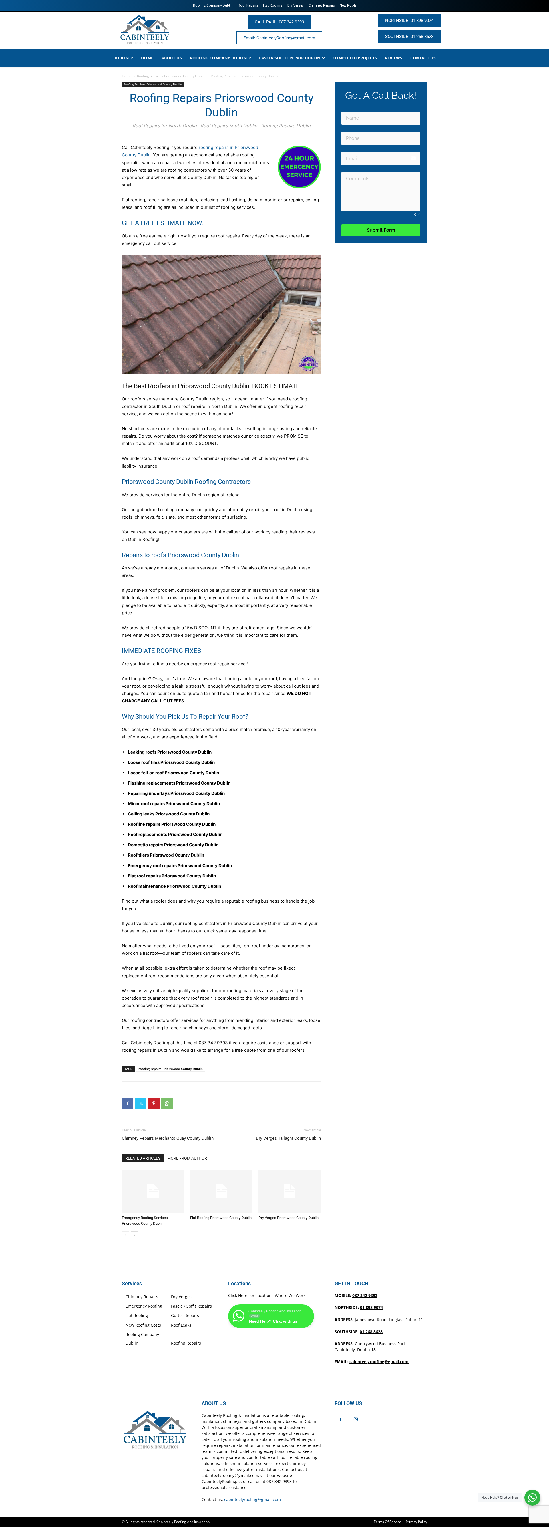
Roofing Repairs (186, 1343)
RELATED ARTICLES (142, 1158)
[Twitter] (140, 1103)
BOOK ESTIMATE (276, 386)
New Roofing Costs (143, 1325)
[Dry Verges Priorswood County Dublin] (289, 1191)
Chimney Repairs (142, 1296)
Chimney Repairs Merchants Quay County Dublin (168, 1138)
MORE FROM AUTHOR (187, 1158)
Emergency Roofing (144, 1306)
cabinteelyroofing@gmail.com (379, 1361)
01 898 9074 (371, 1307)
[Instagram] (355, 1419)
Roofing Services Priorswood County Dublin (171, 76)
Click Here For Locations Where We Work (266, 1295)
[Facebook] (127, 1103)
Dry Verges (181, 1296)
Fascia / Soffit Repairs (191, 1306)
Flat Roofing (137, 1315)
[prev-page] (125, 1234)
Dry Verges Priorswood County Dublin (288, 1218)
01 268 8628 (371, 1331)
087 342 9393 (213, 1042)
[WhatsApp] (167, 1103)
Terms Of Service (387, 1521)
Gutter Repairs (185, 1315)
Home (127, 76)
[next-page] (134, 1234)
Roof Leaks (181, 1325)
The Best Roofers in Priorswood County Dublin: (187, 386)
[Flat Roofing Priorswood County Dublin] (221, 1191)
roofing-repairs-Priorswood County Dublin (170, 1069)
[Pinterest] (154, 1103)
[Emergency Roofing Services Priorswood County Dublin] (153, 1191)
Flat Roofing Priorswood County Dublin (221, 1218)
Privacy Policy (416, 1521)
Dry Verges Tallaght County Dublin (288, 1138)
